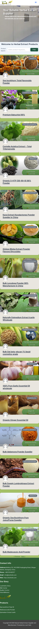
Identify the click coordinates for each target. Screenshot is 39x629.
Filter (34, 49)
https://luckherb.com (10, 578)
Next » (23, 556)
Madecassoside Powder (7, 610)
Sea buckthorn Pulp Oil (7, 607)
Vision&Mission (4, 592)
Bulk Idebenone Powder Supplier (17, 452)
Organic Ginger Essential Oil (15, 420)
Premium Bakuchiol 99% (14, 115)
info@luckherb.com (11, 575)
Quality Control (4, 590)
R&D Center (3, 588)
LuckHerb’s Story (5, 586)
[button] (35, 2)
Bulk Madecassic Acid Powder (16, 552)
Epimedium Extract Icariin (8, 612)
